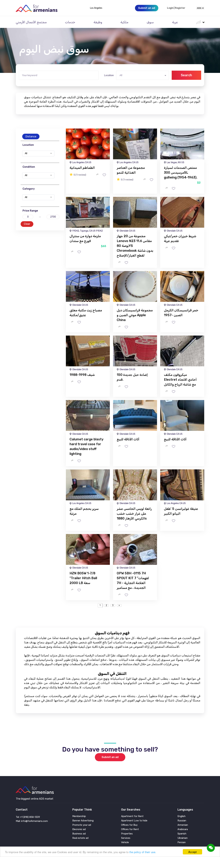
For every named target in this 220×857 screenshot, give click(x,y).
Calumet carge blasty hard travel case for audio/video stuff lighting (86, 446)
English (181, 816)
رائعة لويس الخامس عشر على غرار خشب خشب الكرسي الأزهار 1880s (134, 513)
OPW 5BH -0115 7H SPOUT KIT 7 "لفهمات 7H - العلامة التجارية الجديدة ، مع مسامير (133, 580)
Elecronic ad (79, 829)
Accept (192, 852)
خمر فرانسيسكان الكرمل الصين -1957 (181, 312)
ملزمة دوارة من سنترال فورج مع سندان (85, 238)
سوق (150, 22)
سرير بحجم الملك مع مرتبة (84, 511)
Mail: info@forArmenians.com (32, 821)
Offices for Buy (129, 825)
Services (125, 838)
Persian (181, 842)
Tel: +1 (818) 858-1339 (28, 817)
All (26, 153)
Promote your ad (81, 825)
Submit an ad (110, 757)
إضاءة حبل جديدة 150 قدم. (132, 377)
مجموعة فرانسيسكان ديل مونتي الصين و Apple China (135, 315)
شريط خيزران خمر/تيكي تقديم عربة (180, 238)
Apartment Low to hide (134, 820)
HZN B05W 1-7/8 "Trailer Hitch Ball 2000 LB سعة (83, 578)
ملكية (124, 22)
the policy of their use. (142, 852)
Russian (181, 820)
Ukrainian (182, 838)
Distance (30, 136)
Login (170, 8)
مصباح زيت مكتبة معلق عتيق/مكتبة (86, 312)
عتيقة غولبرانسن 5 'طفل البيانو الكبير (181, 511)
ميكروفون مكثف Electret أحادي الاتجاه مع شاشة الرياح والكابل (180, 379)
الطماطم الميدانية (82, 168)
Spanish (181, 833)
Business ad (79, 833)
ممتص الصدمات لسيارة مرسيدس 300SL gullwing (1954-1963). (180, 172)
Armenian (182, 825)
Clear (27, 223)
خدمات (70, 22)
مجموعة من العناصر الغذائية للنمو (131, 170)
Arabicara (182, 829)
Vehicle (125, 842)
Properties (127, 833)
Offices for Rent (130, 829)
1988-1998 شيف (82, 375)
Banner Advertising (83, 820)
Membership (79, 816)
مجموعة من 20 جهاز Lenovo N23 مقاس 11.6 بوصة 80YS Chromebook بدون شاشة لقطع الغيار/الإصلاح (135, 245)
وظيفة (98, 22)
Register (180, 8)
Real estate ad (80, 838)
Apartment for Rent (132, 816)
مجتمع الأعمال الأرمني (31, 22)
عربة (175, 22)
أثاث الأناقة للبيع (128, 439)
